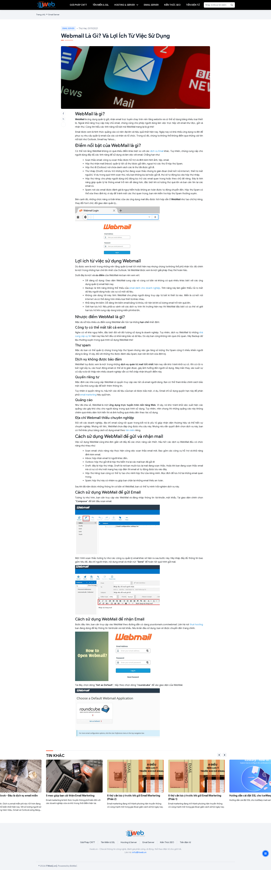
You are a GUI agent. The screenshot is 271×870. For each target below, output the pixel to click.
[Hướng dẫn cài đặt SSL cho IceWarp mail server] (204, 786)
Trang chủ (40, 14)
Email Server (53, 14)
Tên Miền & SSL (108, 842)
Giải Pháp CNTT (87, 842)
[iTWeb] (46, 4)
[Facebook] (63, 113)
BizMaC (73, 866)
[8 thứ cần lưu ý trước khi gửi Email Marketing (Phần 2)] (81, 786)
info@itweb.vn (139, 852)
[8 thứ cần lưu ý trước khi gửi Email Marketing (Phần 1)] (142, 786)
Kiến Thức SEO (167, 842)
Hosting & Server (129, 842)
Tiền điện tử (185, 842)
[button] (219, 755)
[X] (63, 119)
